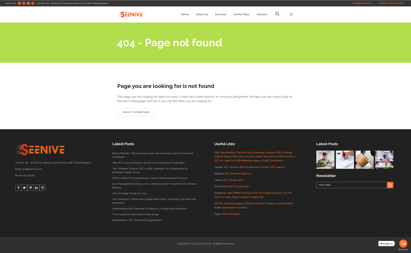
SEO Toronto (230, 167)
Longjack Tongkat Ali (251, 197)
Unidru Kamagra (230, 214)
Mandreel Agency (240, 173)
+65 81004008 (396, 3)
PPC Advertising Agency (232, 203)
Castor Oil (280, 193)
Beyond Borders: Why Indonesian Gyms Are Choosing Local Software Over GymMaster (153, 155)
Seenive (207, 243)
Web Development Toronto (254, 167)
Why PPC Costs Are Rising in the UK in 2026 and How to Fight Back (148, 163)
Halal (229, 193)
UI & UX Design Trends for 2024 (129, 193)
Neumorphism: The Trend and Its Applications (137, 220)
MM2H (237, 193)
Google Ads (235, 180)
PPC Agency (277, 167)
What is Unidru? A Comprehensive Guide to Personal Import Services (149, 178)
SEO (227, 173)
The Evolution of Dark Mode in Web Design (135, 214)
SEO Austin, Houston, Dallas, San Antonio (255, 156)
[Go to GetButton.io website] (403, 250)
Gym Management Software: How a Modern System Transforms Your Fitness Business (154, 186)
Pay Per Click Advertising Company (256, 152)
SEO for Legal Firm (224, 160)
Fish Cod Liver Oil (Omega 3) (257, 193)
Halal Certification (272, 160)
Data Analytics (228, 152)
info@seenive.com (362, 3)
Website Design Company (260, 203)
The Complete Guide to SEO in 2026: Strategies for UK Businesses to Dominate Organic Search (150, 170)
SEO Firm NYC (285, 156)
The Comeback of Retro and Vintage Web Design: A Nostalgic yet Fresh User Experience (154, 201)
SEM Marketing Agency (248, 160)
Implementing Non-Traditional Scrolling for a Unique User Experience (149, 208)
